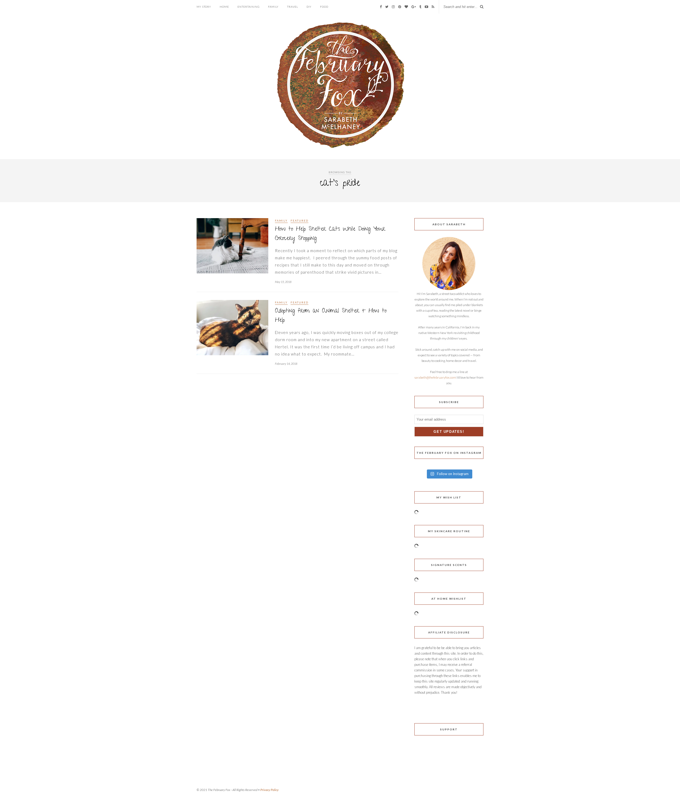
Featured (299, 220)
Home (224, 6)
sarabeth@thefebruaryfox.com (435, 377)
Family (273, 6)
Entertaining (248, 6)
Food (324, 6)
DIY (309, 6)
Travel (292, 6)
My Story (204, 6)
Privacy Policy (269, 790)
